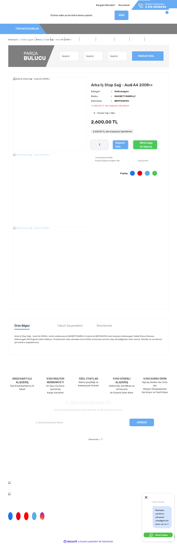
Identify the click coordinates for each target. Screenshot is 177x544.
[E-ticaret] (88, 541)
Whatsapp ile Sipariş (146, 144)
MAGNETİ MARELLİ (124, 96)
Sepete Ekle (120, 144)
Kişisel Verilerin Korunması (119, 462)
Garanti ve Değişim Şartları (120, 456)
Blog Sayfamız (15, 474)
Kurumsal (124, 5)
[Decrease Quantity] (93, 144)
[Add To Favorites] (102, 157)
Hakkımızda (14, 450)
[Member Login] (144, 16)
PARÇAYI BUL (146, 56)
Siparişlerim (14, 462)
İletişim (12, 456)
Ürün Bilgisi (22, 325)
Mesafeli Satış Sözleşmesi (119, 450)
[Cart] (163, 16)
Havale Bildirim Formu (117, 468)
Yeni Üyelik (55, 450)
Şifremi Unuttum (58, 456)
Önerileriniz (104, 325)
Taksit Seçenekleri (70, 325)
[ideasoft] (70, 541)
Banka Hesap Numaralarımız (23, 468)
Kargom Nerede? (105, 5)
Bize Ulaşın (55, 468)
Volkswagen (121, 91)
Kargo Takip (56, 462)
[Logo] (19, 15)
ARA (121, 15)
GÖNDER (142, 422)
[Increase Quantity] (105, 144)
